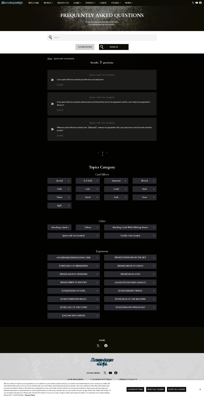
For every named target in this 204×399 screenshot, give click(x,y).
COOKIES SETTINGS (102, 380)
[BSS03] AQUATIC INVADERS (73, 274)
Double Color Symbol (130, 235)
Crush (116, 189)
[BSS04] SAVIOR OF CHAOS (130, 266)
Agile (59, 205)
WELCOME (33, 3)
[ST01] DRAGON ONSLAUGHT (130, 307)
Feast (144, 197)
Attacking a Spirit (59, 227)
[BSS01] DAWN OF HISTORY (73, 282)
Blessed (144, 180)
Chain (59, 197)
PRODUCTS (63, 3)
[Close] (200, 389)
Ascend (59, 180)
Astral (88, 197)
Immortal (116, 180)
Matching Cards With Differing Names (130, 227)
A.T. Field (88, 180)
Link (116, 197)
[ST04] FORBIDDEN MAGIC (74, 299)
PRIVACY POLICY (128, 379)
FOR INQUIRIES (75, 379)
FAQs (49, 58)
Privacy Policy (30, 395)
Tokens (88, 227)
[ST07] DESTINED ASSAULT (130, 282)
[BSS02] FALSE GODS (130, 274)
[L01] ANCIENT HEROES (73, 315)
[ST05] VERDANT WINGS (130, 291)
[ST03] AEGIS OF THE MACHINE (130, 299)
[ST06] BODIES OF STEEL (73, 291)
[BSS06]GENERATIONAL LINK (74, 257)
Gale (88, 189)
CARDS (103, 3)
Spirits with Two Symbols (73, 235)
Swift (59, 189)
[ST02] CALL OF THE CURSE (73, 307)
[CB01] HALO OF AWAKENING (73, 266)
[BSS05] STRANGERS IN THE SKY (130, 257)
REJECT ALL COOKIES (155, 389)
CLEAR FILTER (85, 47)
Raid (144, 189)
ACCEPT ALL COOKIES (176, 389)
